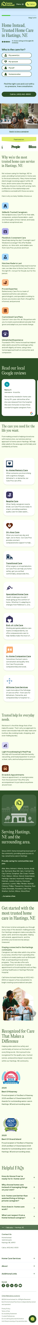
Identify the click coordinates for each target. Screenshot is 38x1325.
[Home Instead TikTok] (16, 1285)
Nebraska (9, 1227)
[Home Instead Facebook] (3, 1285)
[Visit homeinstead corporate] (8, 4)
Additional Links (9, 1273)
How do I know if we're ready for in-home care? (13, 1177)
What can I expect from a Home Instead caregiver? (14, 1216)
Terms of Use (6, 1311)
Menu (18, 4)
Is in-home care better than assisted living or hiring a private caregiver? (15, 1198)
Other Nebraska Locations (11, 1296)
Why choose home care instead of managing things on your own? (14, 1187)
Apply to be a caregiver (19, 131)
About (5, 1266)
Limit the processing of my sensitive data (14, 1321)
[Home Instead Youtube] (20, 1285)
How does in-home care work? (13, 1207)
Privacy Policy (6, 1308)
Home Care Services (11, 1258)
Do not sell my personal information (13, 1318)
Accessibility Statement (9, 1313)
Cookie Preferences (8, 1316)
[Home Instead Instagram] (7, 1285)
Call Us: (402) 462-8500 (20, 94)
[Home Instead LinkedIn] (12, 1285)
